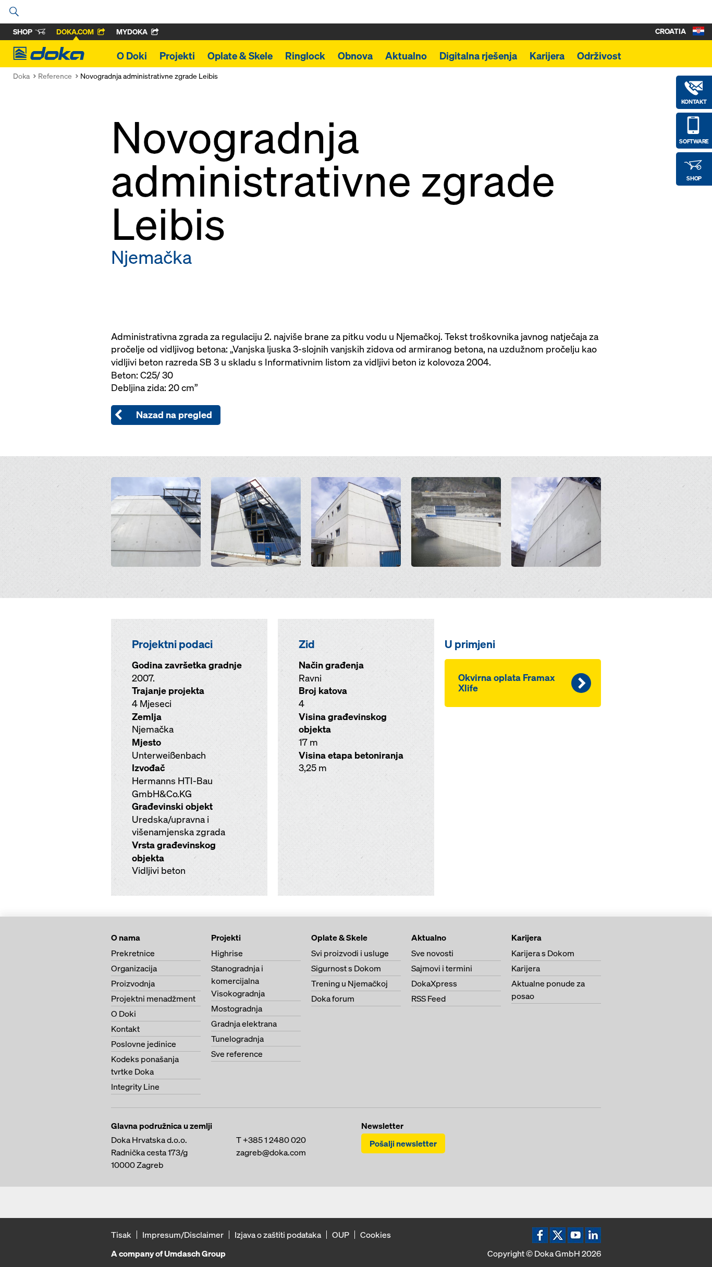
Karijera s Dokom (542, 953)
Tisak (121, 1234)
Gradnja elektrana (244, 1023)
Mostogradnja (236, 1008)
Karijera (547, 56)
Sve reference (237, 1053)
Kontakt (125, 1028)
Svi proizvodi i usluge (350, 953)
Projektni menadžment (153, 998)
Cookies (375, 1234)
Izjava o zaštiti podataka (278, 1234)
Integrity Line (135, 1086)
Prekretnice (133, 953)
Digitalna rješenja (478, 56)
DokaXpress (434, 983)
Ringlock (305, 56)
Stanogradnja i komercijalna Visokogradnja (238, 981)
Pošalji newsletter (403, 1143)
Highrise (227, 953)
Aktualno (406, 56)
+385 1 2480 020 (274, 1140)
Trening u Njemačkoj (349, 983)
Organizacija (134, 968)
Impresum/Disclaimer (183, 1234)
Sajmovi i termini (441, 968)
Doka (21, 76)
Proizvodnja (133, 983)
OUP (340, 1234)
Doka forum (332, 998)
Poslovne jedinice (143, 1044)
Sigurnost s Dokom (346, 968)
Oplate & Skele (240, 56)
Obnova (355, 56)
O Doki (132, 56)
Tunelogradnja (237, 1038)
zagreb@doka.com (271, 1152)
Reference (55, 76)
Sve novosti (432, 953)
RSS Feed (428, 998)
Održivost (599, 56)
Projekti (177, 56)
